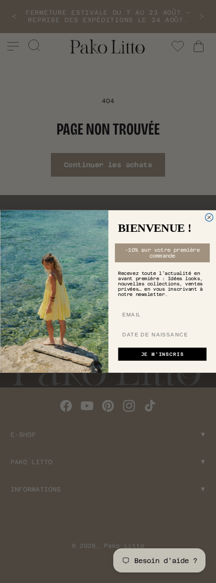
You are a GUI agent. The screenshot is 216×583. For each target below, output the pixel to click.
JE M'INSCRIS (162, 354)
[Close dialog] (209, 217)
